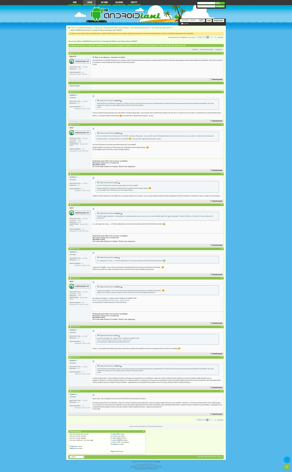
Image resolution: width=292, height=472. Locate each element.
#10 (221, 391)
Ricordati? (185, 23)
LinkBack (194, 49)
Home (75, 2)
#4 (221, 173)
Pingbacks (73, 446)
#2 (221, 91)
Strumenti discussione (206, 49)
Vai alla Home (212, 456)
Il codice (114, 438)
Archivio (219, 456)
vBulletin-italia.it (152, 469)
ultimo (219, 37)
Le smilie (114, 436)
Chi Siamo (104, 2)
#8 (221, 326)
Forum (89, 2)
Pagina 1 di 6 (202, 37)
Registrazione (218, 20)
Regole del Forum (117, 451)
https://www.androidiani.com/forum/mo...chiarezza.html (111, 300)
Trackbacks (115, 444)
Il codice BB (115, 434)
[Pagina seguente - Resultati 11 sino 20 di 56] (215, 37)
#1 (221, 53)
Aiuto (209, 20)
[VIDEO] (119, 440)
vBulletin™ (145, 464)
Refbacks (73, 448)
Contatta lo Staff (202, 456)
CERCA (218, 3)
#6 (221, 248)
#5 (221, 204)
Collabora (119, 2)
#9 (221, 357)
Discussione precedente (138, 426)
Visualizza (218, 49)
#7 (221, 278)
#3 (221, 124)
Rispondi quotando (217, 79)
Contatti (134, 2)
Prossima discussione (154, 426)
